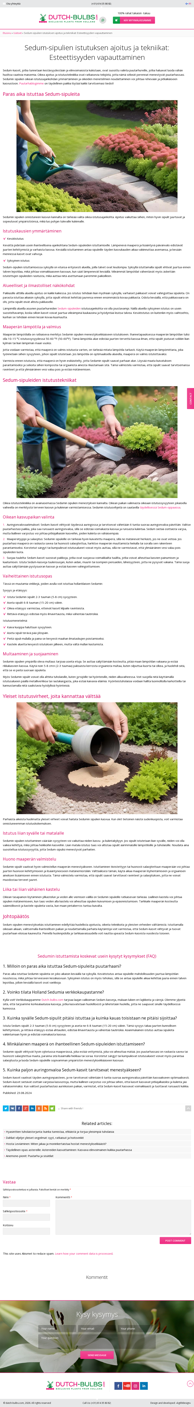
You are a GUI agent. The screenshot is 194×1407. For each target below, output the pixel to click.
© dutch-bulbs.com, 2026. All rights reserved (27, 1403)
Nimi (7, 1197)
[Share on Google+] (26, 1108)
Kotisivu (8, 1225)
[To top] (188, 1108)
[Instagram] (135, 1386)
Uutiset (17, 33)
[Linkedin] (144, 1386)
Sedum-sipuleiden (69, 308)
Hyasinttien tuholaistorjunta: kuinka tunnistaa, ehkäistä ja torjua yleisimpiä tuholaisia (60, 1131)
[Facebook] (118, 1386)
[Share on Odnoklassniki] (39, 1108)
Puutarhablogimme (31, 83)
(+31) (101, 3)
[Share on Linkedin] (32, 1108)
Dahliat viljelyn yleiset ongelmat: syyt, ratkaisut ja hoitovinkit (45, 1138)
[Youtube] (127, 1386)
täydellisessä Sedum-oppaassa (160, 507)
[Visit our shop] (52, 1108)
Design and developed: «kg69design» (170, 1403)
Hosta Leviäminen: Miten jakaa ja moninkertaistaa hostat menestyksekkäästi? (56, 1144)
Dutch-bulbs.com (52, 1000)
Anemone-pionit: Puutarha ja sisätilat (29, 1156)
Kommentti (64, 1197)
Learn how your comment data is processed (84, 1253)
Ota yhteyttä (13, 3)
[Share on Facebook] (6, 1108)
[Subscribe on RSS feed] (45, 1108)
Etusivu (7, 33)
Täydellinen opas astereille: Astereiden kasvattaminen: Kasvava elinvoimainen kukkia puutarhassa (69, 1150)
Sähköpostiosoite (15, 1211)
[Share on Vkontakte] (12, 1108)
